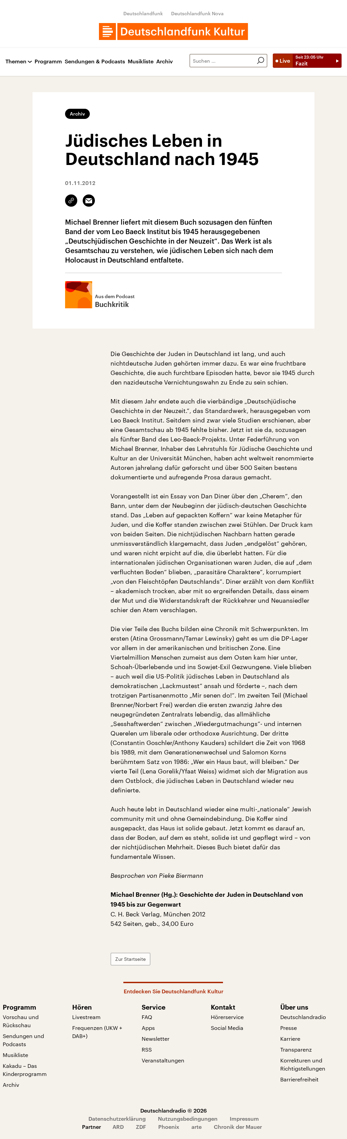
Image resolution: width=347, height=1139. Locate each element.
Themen (15, 61)
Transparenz (296, 1049)
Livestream (86, 1017)
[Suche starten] (260, 61)
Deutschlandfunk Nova (197, 13)
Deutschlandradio (303, 1017)
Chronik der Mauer (238, 1126)
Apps (148, 1027)
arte (196, 1126)
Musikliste (141, 61)
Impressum (244, 1118)
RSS (147, 1049)
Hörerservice (227, 1017)
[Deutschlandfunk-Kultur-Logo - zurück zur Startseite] (173, 31)
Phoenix (168, 1126)
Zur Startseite (130, 959)
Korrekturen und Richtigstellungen (302, 1064)
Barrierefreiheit (299, 1079)
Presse (288, 1027)
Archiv (164, 61)
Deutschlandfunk (143, 13)
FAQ (147, 1017)
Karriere (290, 1038)
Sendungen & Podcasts (95, 61)
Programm (48, 61)
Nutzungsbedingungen (188, 1118)
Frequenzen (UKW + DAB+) (97, 1031)
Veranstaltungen (163, 1060)
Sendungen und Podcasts (23, 1040)
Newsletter (155, 1038)
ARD (118, 1126)
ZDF (141, 1126)
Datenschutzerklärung (117, 1118)
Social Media (227, 1027)
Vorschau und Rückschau (21, 1021)
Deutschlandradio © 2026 (173, 1110)
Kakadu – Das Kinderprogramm (25, 1069)
